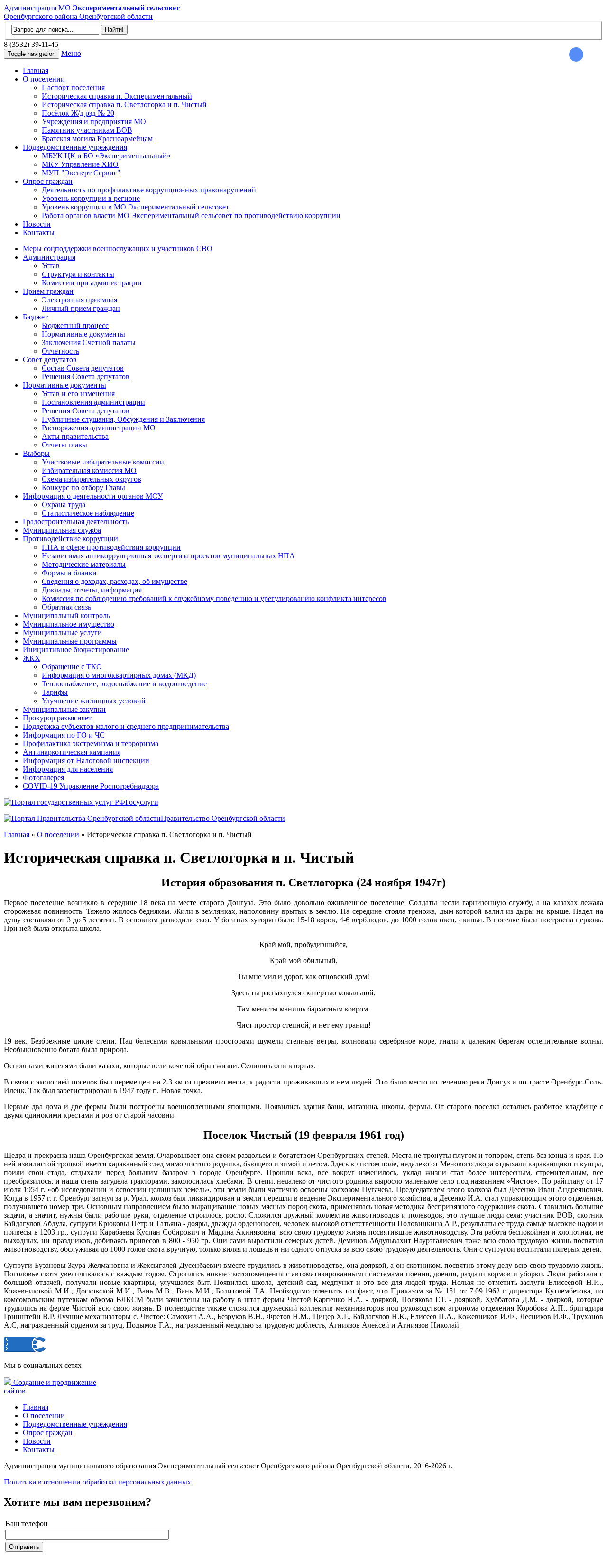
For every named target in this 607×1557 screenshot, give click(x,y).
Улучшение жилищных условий (94, 701)
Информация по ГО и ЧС (64, 735)
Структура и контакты (78, 274)
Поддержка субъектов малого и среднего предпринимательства (126, 726)
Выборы (36, 453)
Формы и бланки (69, 573)
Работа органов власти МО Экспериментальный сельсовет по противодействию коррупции (191, 215)
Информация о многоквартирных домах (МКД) (119, 675)
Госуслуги (141, 802)
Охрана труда (63, 505)
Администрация (49, 257)
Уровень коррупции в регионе (91, 198)
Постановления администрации (93, 402)
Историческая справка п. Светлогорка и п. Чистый (124, 104)
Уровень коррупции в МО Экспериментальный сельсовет (135, 207)
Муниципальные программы (70, 641)
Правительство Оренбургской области (223, 818)
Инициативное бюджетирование (76, 650)
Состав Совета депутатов (83, 368)
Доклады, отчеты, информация (92, 590)
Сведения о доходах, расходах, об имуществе (114, 581)
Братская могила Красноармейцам (97, 139)
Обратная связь (66, 607)
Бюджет (35, 317)
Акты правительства (75, 436)
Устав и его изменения (78, 394)
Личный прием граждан (81, 308)
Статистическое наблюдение (88, 513)
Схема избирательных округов (91, 479)
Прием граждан (48, 291)
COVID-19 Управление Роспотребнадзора (91, 786)
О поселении (44, 79)
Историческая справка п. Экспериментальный (117, 96)
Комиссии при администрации (92, 283)
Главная (35, 70)
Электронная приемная (79, 300)
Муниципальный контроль (66, 615)
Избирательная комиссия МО (89, 470)
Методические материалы (84, 564)
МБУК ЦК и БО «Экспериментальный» (106, 156)
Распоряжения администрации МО (99, 428)
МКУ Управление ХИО (80, 164)
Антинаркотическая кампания (71, 752)
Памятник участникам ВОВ (87, 130)
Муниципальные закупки (64, 709)
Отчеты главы (64, 445)
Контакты (39, 232)
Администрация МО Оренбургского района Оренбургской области (92, 12)
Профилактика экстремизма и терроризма (90, 743)
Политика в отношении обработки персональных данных (97, 1482)
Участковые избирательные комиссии (103, 462)
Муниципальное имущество (68, 624)
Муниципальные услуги (62, 632)
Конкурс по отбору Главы (83, 487)
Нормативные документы (83, 334)
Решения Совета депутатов (85, 377)
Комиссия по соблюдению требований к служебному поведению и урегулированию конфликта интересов (214, 598)
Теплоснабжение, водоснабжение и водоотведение (124, 684)
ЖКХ (31, 658)
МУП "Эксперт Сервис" (81, 173)
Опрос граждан (48, 181)
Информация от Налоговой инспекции (86, 760)
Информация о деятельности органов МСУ (93, 496)
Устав (51, 266)
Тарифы (55, 692)
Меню (71, 53)
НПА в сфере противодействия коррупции (111, 547)
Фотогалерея (43, 778)
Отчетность (60, 351)
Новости (37, 224)
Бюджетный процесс (75, 325)
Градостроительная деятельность (76, 522)
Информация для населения (68, 769)
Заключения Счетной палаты (89, 342)
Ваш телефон (26, 1524)
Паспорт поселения (73, 87)
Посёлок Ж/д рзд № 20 (78, 113)
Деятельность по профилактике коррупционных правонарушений (149, 190)
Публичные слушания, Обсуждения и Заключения (123, 419)
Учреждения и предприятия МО (94, 122)
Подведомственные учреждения (75, 147)
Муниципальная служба (62, 530)
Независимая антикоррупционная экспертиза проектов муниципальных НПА (168, 556)
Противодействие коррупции (70, 539)
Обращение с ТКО (72, 667)
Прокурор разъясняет (57, 718)
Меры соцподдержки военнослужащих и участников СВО (117, 249)
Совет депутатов (50, 359)
